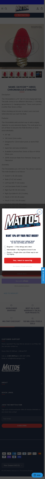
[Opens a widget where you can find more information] (37, 475)
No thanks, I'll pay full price (22, 266)
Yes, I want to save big (22, 260)
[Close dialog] (39, 211)
